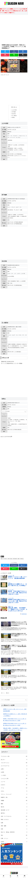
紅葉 (3, 556)
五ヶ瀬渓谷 (14, 115)
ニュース (14, 781)
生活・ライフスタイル (14, 816)
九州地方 (11, 558)
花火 (14, 835)
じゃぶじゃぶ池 (14, 778)
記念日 (14, 841)
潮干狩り (14, 813)
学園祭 (14, 800)
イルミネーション (14, 762)
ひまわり (14, 784)
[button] (26, 700)
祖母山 (13, 117)
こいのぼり (14, 775)
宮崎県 (16, 558)
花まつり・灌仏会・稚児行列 (14, 832)
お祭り (14, 769)
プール (14, 787)
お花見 (14, 772)
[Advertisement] (14, 29)
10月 (3, 558)
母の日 (14, 806)
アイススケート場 (14, 756)
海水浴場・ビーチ (14, 810)
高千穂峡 (14, 111)
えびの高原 (14, 109)
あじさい (14, 759)
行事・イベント (14, 838)
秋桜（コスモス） (14, 819)
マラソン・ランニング (14, 794)
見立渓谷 (14, 113)
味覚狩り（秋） (14, 797)
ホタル (14, 791)
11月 (6, 558)
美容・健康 (14, 825)
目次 (12, 107)
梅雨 (14, 803)
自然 (14, 828)
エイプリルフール (14, 765)
